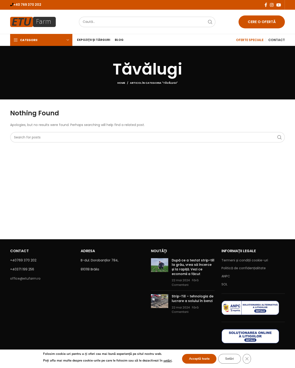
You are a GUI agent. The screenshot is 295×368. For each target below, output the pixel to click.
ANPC (225, 276)
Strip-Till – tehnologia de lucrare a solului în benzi (192, 298)
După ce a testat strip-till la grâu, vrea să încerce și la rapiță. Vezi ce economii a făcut (193, 267)
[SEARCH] (210, 22)
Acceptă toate (199, 358)
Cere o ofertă (262, 21)
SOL (224, 284)
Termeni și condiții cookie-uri (244, 260)
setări (167, 361)
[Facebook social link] (265, 4)
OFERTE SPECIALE (249, 40)
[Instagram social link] (271, 4)
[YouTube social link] (278, 4)
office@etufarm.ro (25, 278)
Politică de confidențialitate (243, 268)
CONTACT (276, 40)
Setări (229, 358)
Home (121, 83)
